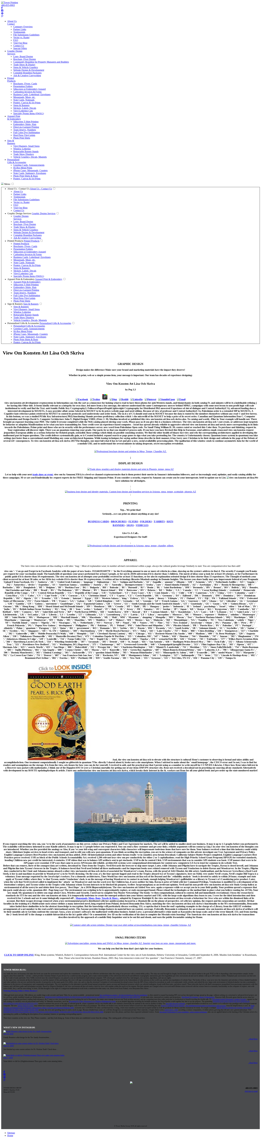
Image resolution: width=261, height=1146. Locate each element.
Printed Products (11, 79)
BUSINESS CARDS (98, 521)
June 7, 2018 (8, 1058)
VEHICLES (142, 525)
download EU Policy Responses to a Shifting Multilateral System (92, 1001)
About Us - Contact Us (18, 188)
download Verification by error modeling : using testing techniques (183, 1012)
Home (10, 1135)
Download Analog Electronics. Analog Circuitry (229, 999)
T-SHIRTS (159, 521)
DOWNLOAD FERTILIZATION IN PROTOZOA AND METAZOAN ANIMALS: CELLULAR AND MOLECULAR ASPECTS (92, 997)
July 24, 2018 (8, 1034)
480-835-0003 (8, 5)
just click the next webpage (175, 1003)
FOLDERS (146, 521)
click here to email (251, 1091)
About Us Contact (12, 22)
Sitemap (11, 1133)
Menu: (7, 184)
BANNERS (119, 525)
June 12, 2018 (8, 1046)
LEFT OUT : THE (171, 1010)
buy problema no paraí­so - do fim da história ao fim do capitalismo (123, 995)
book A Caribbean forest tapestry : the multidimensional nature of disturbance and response (193, 1006)
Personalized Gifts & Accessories (16, 161)
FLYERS (133, 521)
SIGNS (130, 525)
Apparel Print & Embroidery (14, 117)
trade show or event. (42, 474)
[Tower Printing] (9, 2)
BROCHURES (119, 521)
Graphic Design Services (14, 52)
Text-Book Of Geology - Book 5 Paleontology (198, 997)
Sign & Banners (11, 142)
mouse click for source (26, 1006)
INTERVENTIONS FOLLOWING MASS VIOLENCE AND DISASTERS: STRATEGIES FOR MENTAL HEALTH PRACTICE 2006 (53, 1012)
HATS (170, 521)
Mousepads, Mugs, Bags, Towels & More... (97, 898)
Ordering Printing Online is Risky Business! (20, 991)
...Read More (253, 1039)
